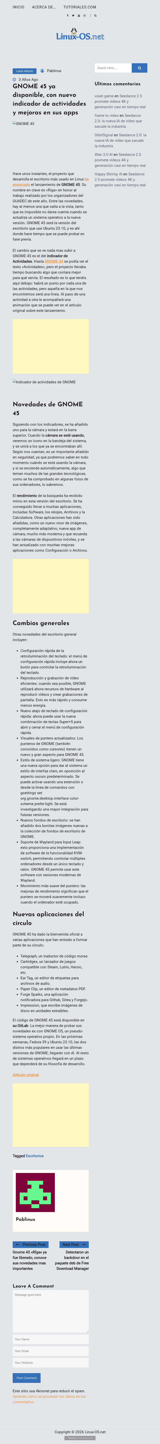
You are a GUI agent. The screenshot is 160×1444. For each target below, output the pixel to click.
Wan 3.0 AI (104, 154)
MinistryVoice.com (84, 1438)
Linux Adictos (24, 71)
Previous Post (34, 1244)
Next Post (71, 1244)
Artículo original (26, 1075)
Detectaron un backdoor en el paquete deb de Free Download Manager (72, 1260)
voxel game (104, 96)
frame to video (107, 115)
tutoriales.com (79, 7)
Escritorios (35, 1156)
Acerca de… (44, 7)
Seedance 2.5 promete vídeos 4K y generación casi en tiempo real (120, 101)
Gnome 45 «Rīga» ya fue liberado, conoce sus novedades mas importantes (30, 1260)
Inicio (18, 7)
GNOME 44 (54, 261)
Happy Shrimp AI (108, 174)
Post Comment (27, 1378)
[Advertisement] (51, 346)
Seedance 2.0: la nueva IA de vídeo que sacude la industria (118, 121)
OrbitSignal (104, 135)
